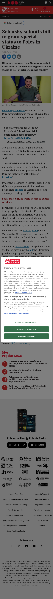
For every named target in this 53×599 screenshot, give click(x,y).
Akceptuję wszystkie (26, 336)
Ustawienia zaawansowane (26, 322)
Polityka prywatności (23, 293)
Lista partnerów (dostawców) (16, 314)
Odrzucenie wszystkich (26, 329)
